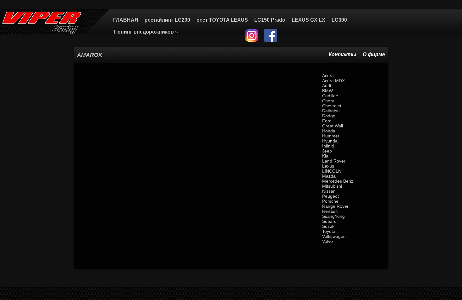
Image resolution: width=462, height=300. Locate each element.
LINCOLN (331, 171)
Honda (328, 130)
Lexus (328, 166)
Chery (328, 100)
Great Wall (332, 125)
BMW (327, 90)
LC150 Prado (269, 20)
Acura (328, 75)
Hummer (330, 135)
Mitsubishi (332, 186)
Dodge (328, 115)
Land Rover (333, 160)
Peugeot (330, 196)
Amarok (89, 55)
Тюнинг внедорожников (145, 32)
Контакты (342, 54)
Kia (325, 155)
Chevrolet (331, 105)
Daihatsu (331, 110)
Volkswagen (334, 236)
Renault (330, 211)
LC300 (339, 20)
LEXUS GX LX (308, 20)
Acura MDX (333, 80)
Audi (326, 85)
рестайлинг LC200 (167, 20)
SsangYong (333, 216)
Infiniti (328, 145)
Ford (327, 120)
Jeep (327, 150)
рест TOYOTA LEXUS (222, 20)
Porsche (330, 201)
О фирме (374, 54)
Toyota (328, 231)
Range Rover (335, 206)
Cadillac (330, 95)
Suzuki (328, 226)
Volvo (327, 241)
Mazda (329, 176)
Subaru (329, 221)
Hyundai (330, 140)
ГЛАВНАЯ (125, 20)
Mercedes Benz (337, 181)
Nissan (329, 191)
